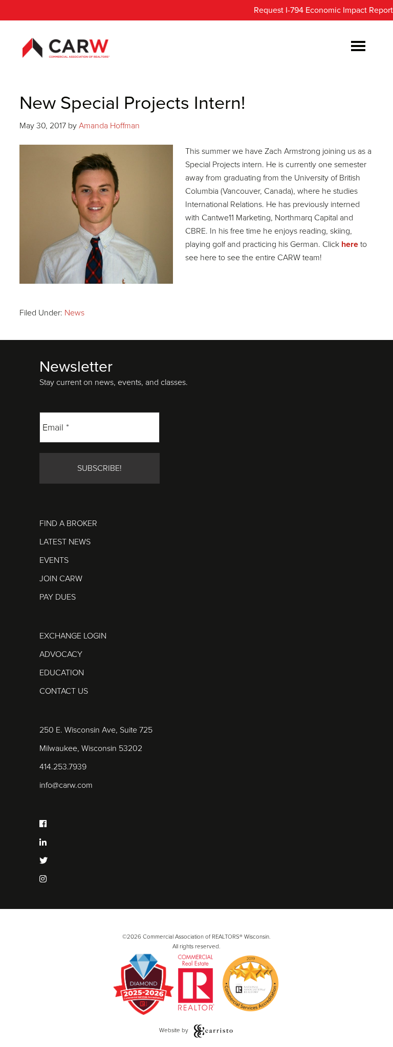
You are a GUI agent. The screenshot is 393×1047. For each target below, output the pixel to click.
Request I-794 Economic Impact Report (323, 10)
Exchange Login (72, 636)
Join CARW (60, 579)
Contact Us (63, 691)
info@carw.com (66, 785)
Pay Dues (57, 597)
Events (54, 560)
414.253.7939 (62, 767)
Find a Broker (68, 523)
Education (61, 673)
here (349, 244)
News (74, 313)
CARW (66, 48)
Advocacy (60, 654)
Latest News (65, 542)
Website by (174, 1030)
